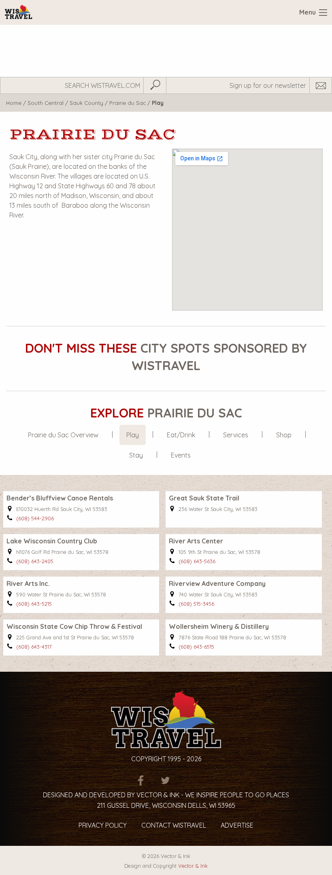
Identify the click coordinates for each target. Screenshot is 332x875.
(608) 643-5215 (34, 603)
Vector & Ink (193, 865)
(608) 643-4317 (34, 646)
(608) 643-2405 (34, 561)
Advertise (237, 825)
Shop (284, 435)
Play (132, 435)
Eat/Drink (181, 435)
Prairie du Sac (127, 102)
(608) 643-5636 (197, 561)
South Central (46, 102)
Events (181, 455)
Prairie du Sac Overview (63, 435)
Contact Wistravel (173, 825)
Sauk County (86, 102)
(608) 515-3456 (196, 603)
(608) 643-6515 (196, 646)
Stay (136, 455)
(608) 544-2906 (35, 518)
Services (235, 435)
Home (13, 102)
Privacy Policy (103, 825)
